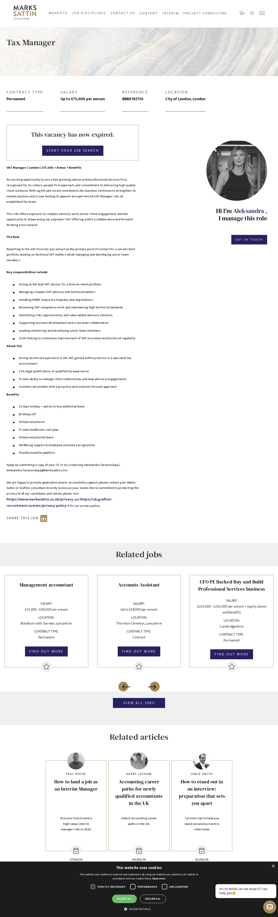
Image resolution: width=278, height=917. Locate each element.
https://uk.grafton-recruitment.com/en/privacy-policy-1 (59, 502)
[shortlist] (46, 666)
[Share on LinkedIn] (29, 518)
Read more (158, 878)
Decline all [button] (153, 899)
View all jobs (139, 703)
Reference (135, 92)
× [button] (273, 866)
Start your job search (72, 151)
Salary (69, 92)
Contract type (25, 92)
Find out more (46, 651)
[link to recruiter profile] (76, 762)
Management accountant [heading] (46, 584)
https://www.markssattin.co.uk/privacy (40, 499)
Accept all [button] (124, 899)
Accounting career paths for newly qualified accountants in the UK (138, 792)
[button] (139, 909)
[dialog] (139, 889)
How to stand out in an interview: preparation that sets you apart (202, 792)
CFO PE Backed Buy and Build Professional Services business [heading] (231, 585)
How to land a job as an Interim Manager (76, 785)
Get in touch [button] (249, 239)
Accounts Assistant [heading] (139, 584)
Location (176, 92)
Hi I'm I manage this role (241, 214)
